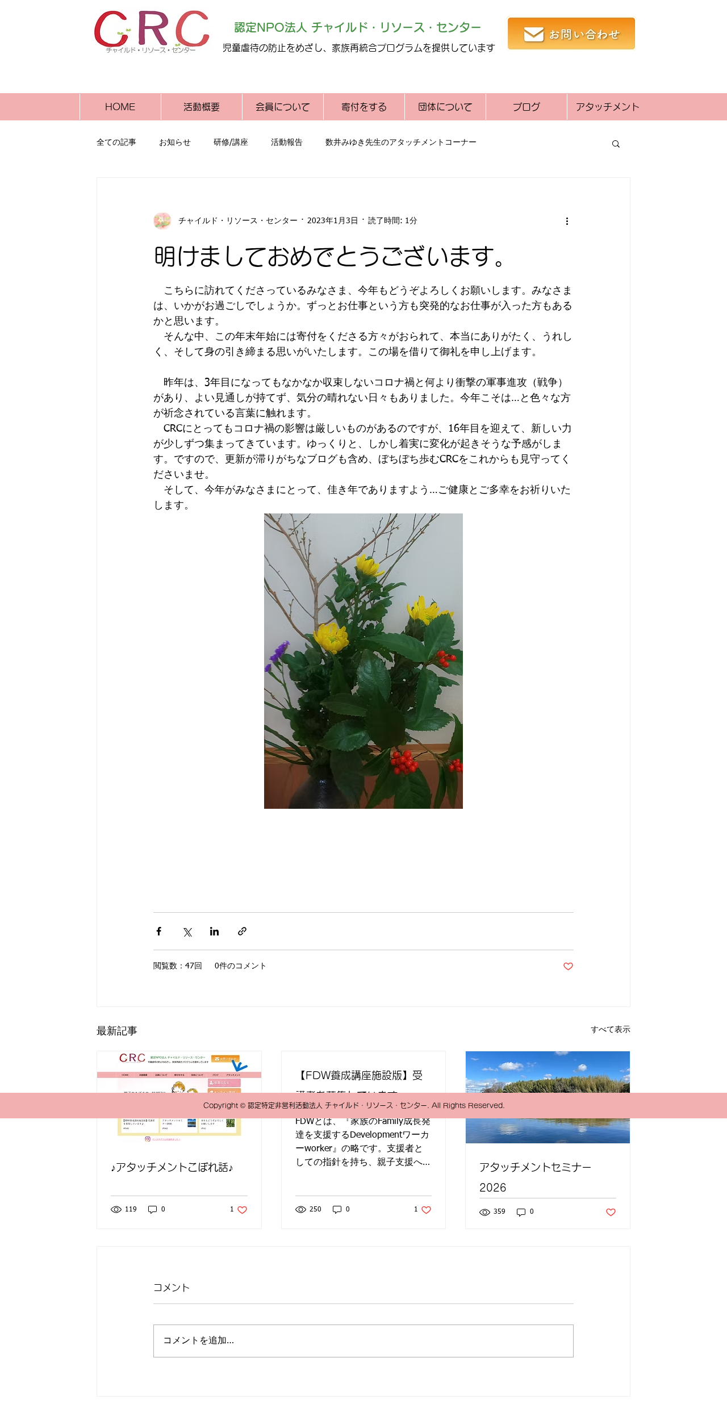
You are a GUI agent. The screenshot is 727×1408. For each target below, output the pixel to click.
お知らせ (175, 143)
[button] (616, 143)
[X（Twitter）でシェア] (186, 931)
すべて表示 (610, 1030)
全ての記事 (116, 143)
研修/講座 (231, 143)
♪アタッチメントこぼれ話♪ (172, 1167)
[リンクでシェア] (242, 931)
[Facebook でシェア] (158, 931)
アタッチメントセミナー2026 (535, 1177)
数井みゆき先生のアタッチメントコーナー (401, 143)
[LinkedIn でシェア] (214, 931)
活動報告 (287, 143)
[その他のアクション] (567, 221)
